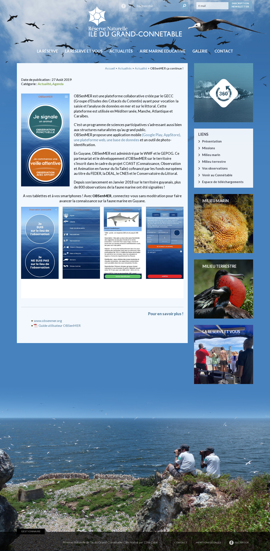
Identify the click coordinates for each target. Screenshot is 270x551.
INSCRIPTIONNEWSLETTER (240, 5)
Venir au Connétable (217, 175)
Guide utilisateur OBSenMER (60, 325)
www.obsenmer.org (48, 321)
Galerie (200, 51)
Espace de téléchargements (222, 182)
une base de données (123, 140)
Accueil (110, 68)
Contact (224, 51)
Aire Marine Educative (162, 51)
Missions (208, 148)
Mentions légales (208, 542)
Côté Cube (151, 542)
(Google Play (152, 135)
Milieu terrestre (214, 161)
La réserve (47, 51)
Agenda (57, 84)
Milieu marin (211, 155)
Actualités (121, 51)
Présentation (212, 141)
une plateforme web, (90, 140)
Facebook (242, 542)
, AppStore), (171, 135)
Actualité (141, 68)
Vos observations (215, 168)
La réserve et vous (84, 51)
